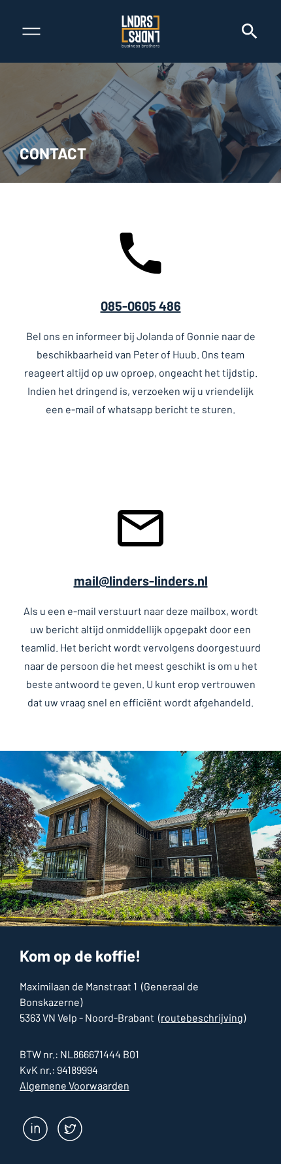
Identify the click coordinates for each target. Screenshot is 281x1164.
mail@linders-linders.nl (141, 580)
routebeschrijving (202, 1017)
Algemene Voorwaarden (74, 1085)
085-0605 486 (141, 305)
